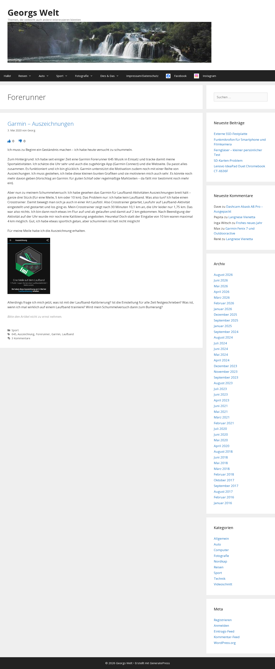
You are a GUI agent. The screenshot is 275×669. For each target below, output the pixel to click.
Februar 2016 (224, 497)
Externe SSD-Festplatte (230, 134)
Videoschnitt (223, 584)
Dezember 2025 (225, 314)
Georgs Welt (33, 12)
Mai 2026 (221, 286)
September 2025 (226, 320)
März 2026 (222, 297)
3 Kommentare (21, 338)
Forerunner (43, 334)
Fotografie (82, 76)
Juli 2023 (220, 389)
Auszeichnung (26, 334)
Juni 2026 (221, 280)
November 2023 (226, 371)
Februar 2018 (224, 474)
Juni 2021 (221, 406)
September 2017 (226, 486)
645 (14, 334)
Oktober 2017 (224, 480)
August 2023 (223, 383)
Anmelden (221, 625)
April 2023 (221, 400)
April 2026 (221, 291)
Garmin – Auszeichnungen (40, 123)
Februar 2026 (224, 303)
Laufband (68, 334)
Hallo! (7, 76)
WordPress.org (225, 643)
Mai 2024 (221, 354)
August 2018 (223, 451)
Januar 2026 (223, 309)
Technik (219, 578)
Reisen (22, 76)
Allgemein (221, 538)
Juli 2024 (220, 343)
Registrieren (223, 620)
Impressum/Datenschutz (142, 76)
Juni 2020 (221, 434)
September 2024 (226, 332)
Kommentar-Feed (227, 637)
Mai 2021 (221, 411)
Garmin (55, 334)
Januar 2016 (223, 503)
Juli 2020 (220, 428)
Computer (221, 550)
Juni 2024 (221, 349)
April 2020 (221, 446)
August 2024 (223, 337)
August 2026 (223, 274)
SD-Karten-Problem (228, 160)
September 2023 (226, 377)
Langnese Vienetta (241, 217)
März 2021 (222, 417)
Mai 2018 (221, 463)
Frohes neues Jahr (249, 223)
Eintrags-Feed (224, 631)
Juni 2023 (221, 394)
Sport (59, 76)
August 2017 (223, 491)
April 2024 (221, 360)
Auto (42, 76)
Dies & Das (107, 76)
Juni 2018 (221, 457)
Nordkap (220, 561)
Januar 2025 (223, 326)
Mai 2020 (221, 440)
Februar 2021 (224, 423)
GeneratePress (160, 663)
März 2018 (222, 469)
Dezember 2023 (225, 366)
